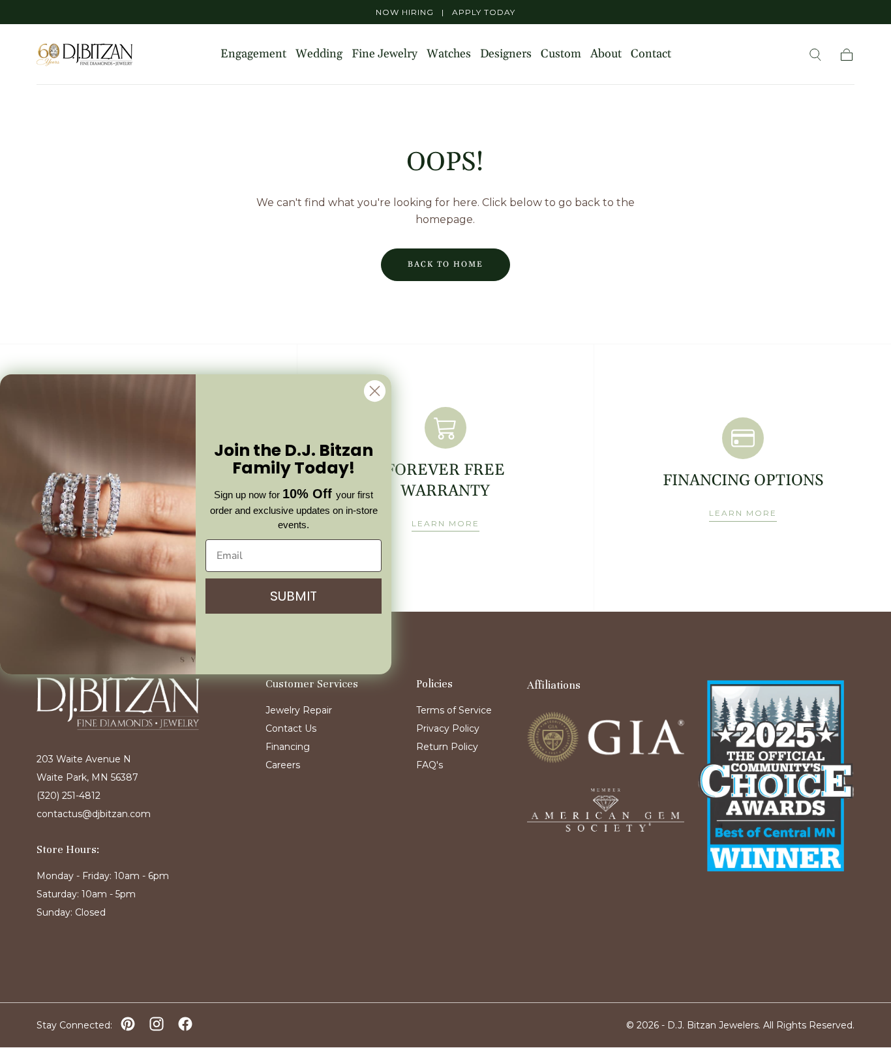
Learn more (445, 523)
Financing (287, 747)
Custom (561, 54)
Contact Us (290, 728)
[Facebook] (185, 1024)
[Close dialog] (374, 391)
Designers (506, 54)
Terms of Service (454, 710)
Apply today (483, 12)
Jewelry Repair (298, 710)
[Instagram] (156, 1024)
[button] (815, 55)
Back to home (445, 264)
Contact (651, 54)
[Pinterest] (127, 1024)
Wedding (318, 54)
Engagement (253, 54)
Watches (449, 54)
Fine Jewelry (384, 54)
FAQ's (429, 765)
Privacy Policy (447, 728)
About (606, 54)
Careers (282, 765)
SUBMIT (293, 595)
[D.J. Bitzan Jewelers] (118, 703)
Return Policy (447, 747)
